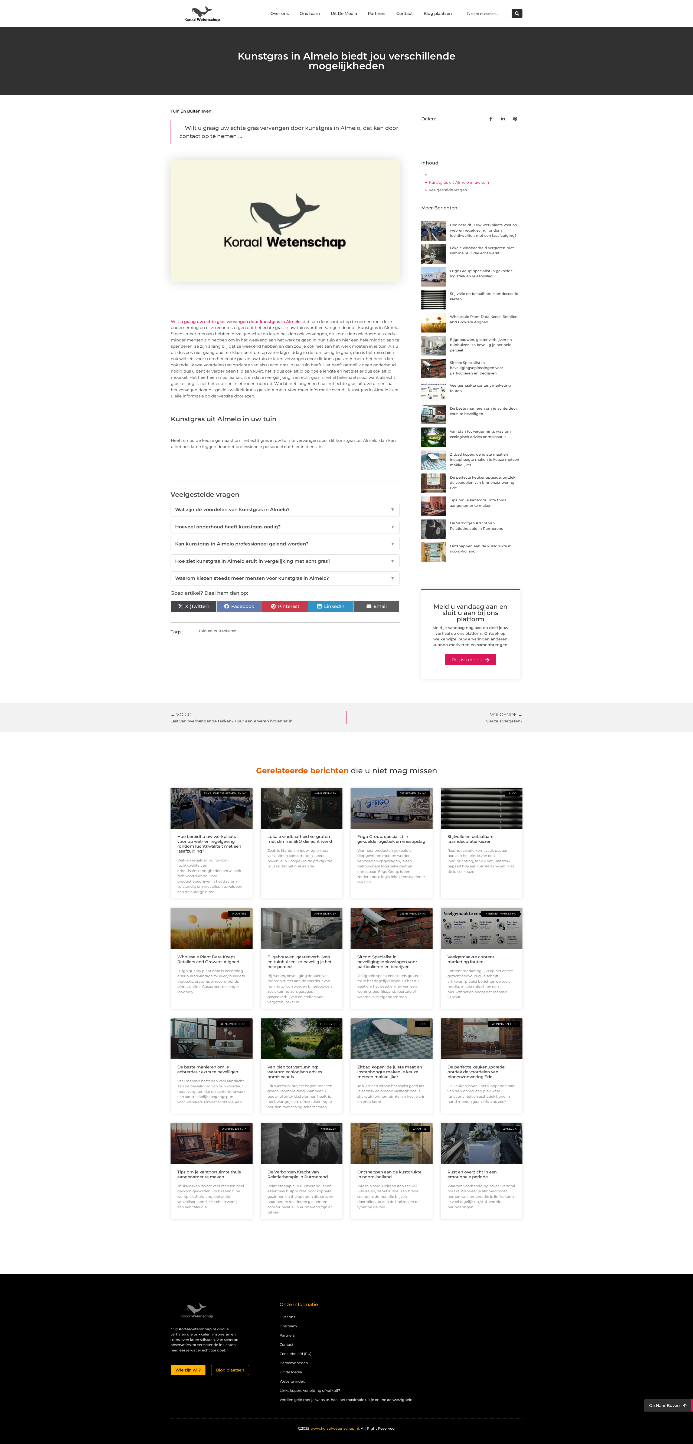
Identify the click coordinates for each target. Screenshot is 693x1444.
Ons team (310, 13)
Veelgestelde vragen (448, 190)
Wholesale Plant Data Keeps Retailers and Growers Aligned (208, 959)
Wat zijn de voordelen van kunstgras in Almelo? (285, 509)
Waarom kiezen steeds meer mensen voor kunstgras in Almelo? (285, 578)
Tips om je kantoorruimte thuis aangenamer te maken (209, 1174)
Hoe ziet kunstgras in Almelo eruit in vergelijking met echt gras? (285, 561)
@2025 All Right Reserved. (346, 1428)
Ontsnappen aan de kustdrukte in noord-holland (389, 1174)
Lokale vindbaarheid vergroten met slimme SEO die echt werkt (299, 839)
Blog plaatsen (438, 13)
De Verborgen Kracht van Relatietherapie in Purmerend (297, 1174)
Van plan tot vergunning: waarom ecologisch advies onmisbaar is (294, 1071)
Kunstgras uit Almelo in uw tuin (459, 182)
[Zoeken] (517, 13)
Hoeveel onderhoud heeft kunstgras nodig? (285, 526)
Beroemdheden (294, 1363)
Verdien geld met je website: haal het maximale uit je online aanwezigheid (346, 1399)
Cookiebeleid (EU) (295, 1353)
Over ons (279, 13)
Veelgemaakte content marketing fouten (470, 959)
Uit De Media (344, 13)
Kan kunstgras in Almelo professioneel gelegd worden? (285, 544)
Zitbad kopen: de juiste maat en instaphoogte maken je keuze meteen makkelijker (484, 459)
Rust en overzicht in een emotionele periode (472, 1174)
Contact (404, 13)
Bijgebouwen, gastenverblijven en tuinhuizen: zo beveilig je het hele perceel (481, 344)
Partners (376, 13)
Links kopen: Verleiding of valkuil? (310, 1390)
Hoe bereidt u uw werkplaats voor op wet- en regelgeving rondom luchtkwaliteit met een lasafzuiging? (483, 230)
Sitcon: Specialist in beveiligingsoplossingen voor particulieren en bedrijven (476, 367)
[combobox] (488, 13)
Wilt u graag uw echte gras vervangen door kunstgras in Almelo (236, 321)
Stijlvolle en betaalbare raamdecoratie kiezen (470, 839)
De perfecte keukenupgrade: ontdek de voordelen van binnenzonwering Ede (482, 482)
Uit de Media (291, 1372)
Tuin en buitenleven (191, 111)
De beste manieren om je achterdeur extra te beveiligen (207, 1069)
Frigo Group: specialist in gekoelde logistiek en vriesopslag (391, 839)
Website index (292, 1381)
